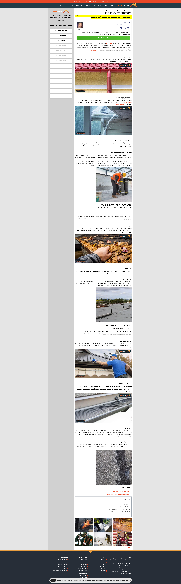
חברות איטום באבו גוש (61, 61)
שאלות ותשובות (124, 514)
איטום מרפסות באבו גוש (60, 86)
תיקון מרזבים (124, 10)
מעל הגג (126, 504)
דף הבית (130, 10)
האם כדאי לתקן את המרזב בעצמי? (120, 491)
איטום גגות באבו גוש (61, 96)
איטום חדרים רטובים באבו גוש (61, 91)
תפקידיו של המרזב (123, 507)
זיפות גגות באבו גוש (60, 66)
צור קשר (59, 5)
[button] (103, 491)
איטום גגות (107, 5)
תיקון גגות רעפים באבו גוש (61, 31)
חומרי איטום (79, 5)
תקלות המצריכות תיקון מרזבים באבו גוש (118, 509)
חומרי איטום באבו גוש (61, 56)
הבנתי (53, 580)
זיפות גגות (88, 5)
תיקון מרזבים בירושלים (114, 10)
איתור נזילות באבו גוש (61, 71)
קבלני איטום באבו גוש (61, 46)
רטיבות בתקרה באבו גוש (60, 36)
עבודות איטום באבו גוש (60, 51)
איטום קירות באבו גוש (61, 76)
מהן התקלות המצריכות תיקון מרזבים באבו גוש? (117, 495)
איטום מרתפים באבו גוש (60, 81)
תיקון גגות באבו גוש (60, 41)
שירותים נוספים (69, 5)
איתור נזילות (97, 5)
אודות (112, 5)
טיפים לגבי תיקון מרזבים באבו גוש (119, 512)
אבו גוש (128, 548)
